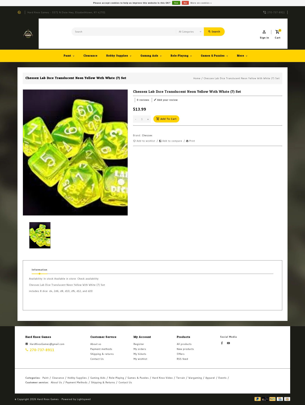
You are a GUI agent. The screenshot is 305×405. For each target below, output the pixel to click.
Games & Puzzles (213, 55)
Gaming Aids (149, 55)
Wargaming (195, 377)
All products (184, 344)
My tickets (140, 354)
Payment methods (101, 349)
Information (39, 269)
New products (185, 349)
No (185, 3)
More (240, 55)
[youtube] (229, 343)
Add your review (167, 99)
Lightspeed (84, 399)
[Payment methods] (286, 399)
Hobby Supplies (117, 55)
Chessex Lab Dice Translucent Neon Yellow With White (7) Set (242, 78)
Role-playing (180, 55)
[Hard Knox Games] (28, 34)
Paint (67, 55)
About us (95, 344)
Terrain (180, 377)
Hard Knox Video (162, 377)
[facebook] (223, 343)
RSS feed (182, 358)
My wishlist (140, 358)
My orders (140, 349)
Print (192, 140)
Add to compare (172, 140)
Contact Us (97, 358)
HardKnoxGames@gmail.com (47, 344)
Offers (181, 354)
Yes (176, 3)
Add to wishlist (146, 140)
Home (197, 78)
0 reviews (143, 99)
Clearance (90, 55)
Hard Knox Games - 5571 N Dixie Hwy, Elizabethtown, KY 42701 (67, 12)
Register (139, 344)
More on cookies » (201, 3)
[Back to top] (294, 394)
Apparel (210, 377)
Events (223, 377)
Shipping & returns (102, 354)
